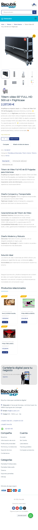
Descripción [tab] (6, 161)
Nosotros (4, 437)
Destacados (8, 18)
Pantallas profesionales (15, 153)
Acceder (23, 437)
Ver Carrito (23, 440)
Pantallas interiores (7, 311)
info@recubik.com (13, 411)
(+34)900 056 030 (6, 421)
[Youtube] (17, 508)
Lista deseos (24, 443)
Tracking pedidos (25, 447)
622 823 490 (9, 428)
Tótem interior (18, 24)
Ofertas (3, 477)
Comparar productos (27, 450)
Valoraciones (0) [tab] (7, 164)
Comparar (6, 144)
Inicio (2, 24)
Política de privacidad (8, 443)
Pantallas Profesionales (8, 464)
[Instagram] (24, 508)
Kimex (7, 155)
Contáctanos (5, 453)
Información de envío (8, 440)
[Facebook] (13, 508)
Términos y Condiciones (9, 447)
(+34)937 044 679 (6, 424)
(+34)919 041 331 (18, 421)
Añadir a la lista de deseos (21, 144)
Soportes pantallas (7, 473)
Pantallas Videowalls (7, 467)
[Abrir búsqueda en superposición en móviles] (19, 12)
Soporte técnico (6, 450)
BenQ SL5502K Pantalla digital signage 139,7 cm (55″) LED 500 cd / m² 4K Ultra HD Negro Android (9, 313)
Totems (3, 470)
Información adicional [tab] (20, 161)
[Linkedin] (20, 508)
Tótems (9, 24)
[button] (34, 36)
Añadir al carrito (14, 138)
